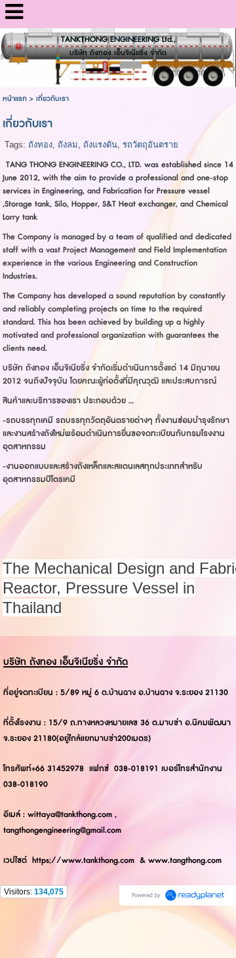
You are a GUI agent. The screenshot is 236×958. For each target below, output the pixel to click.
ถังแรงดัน (100, 145)
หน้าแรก (15, 99)
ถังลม (68, 145)
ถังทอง (40, 145)
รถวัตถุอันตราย (150, 145)
